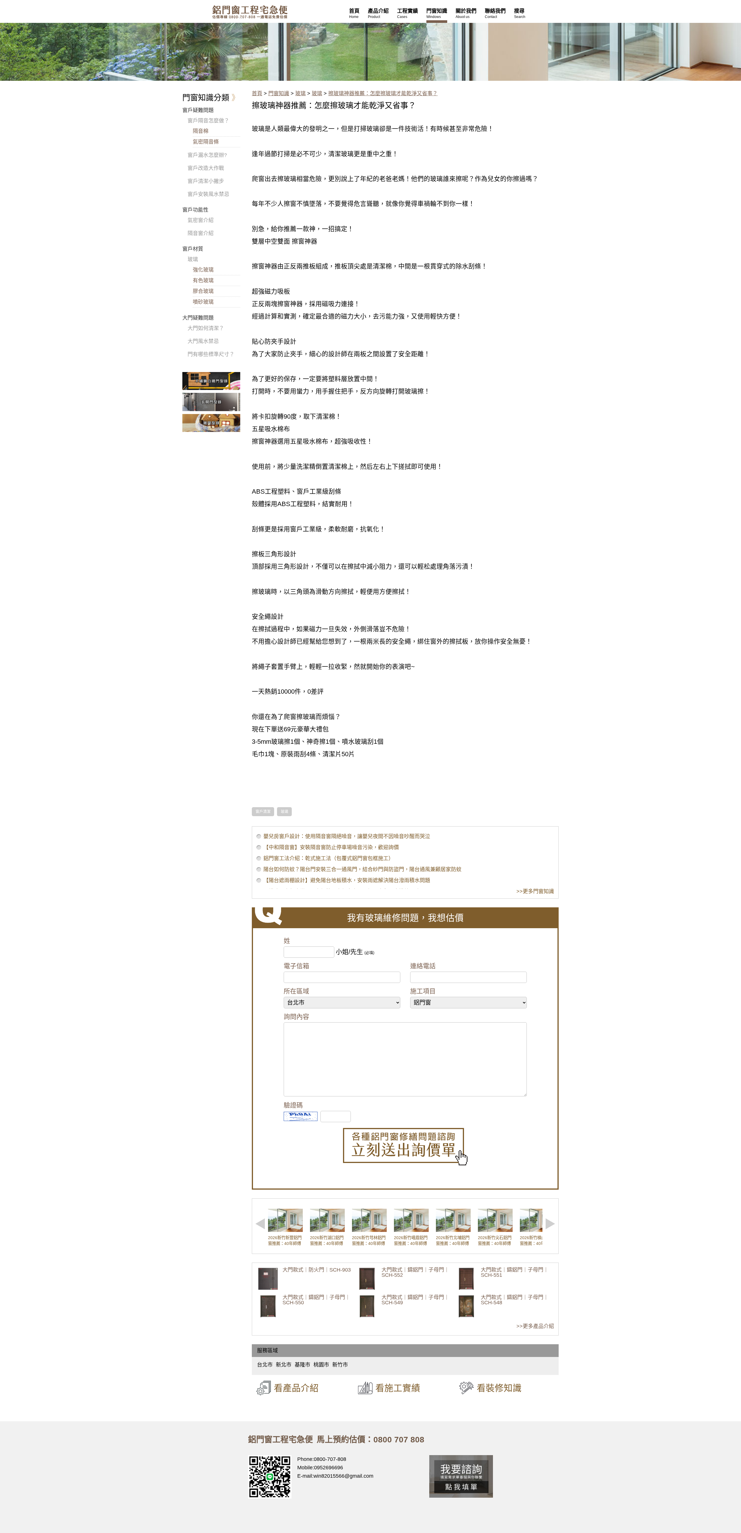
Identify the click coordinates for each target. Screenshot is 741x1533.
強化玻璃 (203, 270)
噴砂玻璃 (203, 302)
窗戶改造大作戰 (206, 168)
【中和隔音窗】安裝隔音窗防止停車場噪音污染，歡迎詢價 (331, 847)
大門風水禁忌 (203, 341)
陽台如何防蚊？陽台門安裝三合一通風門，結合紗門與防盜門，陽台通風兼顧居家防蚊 (362, 869)
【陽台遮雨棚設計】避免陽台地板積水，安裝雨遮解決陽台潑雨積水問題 (346, 880)
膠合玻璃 (203, 291)
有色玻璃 (203, 280)
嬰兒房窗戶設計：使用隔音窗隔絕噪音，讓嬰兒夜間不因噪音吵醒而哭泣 (346, 836)
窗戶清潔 (263, 811)
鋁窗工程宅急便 (249, 12)
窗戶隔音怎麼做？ (208, 121)
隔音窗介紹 (201, 233)
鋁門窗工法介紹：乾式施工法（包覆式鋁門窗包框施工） (328, 858)
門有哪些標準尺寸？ (211, 354)
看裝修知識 (499, 1388)
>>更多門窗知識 (535, 891)
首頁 (257, 93)
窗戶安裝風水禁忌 (208, 194)
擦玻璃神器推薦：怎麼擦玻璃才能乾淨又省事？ (383, 93)
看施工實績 (397, 1388)
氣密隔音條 (206, 142)
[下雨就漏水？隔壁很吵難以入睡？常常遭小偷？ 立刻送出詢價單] (405, 1146)
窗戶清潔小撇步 (206, 181)
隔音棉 (200, 131)
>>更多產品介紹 (535, 1326)
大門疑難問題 (198, 318)
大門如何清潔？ (206, 328)
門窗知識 (278, 93)
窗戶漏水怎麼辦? (207, 155)
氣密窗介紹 (201, 220)
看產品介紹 (296, 1388)
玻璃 (300, 93)
